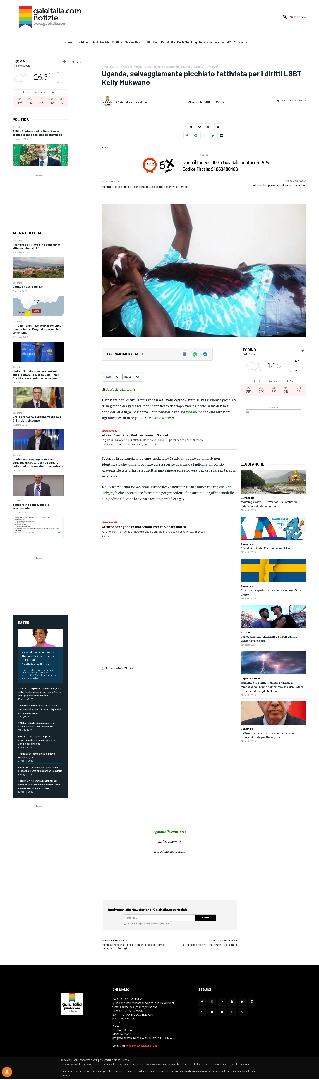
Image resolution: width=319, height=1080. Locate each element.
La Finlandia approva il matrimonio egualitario (279, 185)
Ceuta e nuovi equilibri (28, 286)
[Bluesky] (199, 127)
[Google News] (184, 354)
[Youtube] (212, 1012)
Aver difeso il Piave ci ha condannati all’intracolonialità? (37, 246)
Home (105, 66)
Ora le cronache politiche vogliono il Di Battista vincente (37, 418)
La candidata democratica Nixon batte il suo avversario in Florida (40, 655)
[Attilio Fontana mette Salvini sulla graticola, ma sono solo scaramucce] (40, 155)
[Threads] (208, 127)
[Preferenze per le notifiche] (7, 1072)
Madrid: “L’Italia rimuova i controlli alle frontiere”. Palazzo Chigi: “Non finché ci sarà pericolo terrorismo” (36, 374)
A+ (137, 376)
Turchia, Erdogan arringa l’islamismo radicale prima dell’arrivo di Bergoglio (146, 186)
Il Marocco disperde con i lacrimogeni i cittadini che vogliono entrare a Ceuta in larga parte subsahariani (39, 692)
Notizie (245, 632)
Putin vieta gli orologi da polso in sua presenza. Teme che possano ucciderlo (40, 769)
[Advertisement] (40, 200)
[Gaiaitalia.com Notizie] (108, 102)
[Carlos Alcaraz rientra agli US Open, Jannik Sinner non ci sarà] (273, 616)
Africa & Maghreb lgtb (131, 66)
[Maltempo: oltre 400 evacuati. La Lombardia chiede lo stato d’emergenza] (273, 482)
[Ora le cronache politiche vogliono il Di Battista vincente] (38, 439)
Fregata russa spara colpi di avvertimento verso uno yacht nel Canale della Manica (37, 740)
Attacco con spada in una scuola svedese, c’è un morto (144, 526)
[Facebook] (187, 135)
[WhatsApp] (204, 135)
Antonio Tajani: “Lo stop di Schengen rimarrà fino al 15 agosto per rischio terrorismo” (38, 329)
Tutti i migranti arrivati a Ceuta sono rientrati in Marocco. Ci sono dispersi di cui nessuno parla (39, 709)
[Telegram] (195, 135)
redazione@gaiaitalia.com (141, 1045)
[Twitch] (251, 1002)
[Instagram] (190, 127)
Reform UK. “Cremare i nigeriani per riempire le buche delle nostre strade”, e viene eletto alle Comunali (39, 784)
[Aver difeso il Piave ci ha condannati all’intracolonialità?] (38, 267)
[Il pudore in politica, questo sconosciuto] (38, 527)
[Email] (221, 135)
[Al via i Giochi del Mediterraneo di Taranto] (273, 528)
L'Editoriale (18, 500)
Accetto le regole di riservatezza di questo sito (148, 923)
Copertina (17, 127)
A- (117, 376)
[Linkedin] (212, 135)
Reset (127, 376)
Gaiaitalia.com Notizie (35, 664)
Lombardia (247, 497)
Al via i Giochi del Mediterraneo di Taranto (136, 435)
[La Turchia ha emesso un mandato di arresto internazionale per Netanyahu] (273, 713)
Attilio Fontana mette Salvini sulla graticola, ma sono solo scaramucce (37, 132)
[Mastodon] (218, 127)
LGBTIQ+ (114, 66)
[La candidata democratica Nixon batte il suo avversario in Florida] (40, 638)
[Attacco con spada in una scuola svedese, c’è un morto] (273, 570)
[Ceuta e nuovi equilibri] (38, 306)
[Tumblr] (242, 1002)
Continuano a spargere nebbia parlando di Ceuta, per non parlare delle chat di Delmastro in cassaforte (38, 462)
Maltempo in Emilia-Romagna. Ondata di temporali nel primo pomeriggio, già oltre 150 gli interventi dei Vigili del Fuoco (272, 687)
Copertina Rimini (251, 678)
